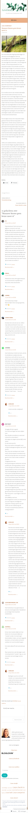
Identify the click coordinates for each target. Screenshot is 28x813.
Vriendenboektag (6, 199)
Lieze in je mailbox (14, 767)
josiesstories (9, 317)
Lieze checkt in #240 (20, 204)
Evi (6, 221)
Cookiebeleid (4, 806)
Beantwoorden (9, 267)
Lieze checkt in (18, 787)
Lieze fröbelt (9, 790)
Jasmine (7, 295)
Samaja (7, 273)
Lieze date (4, 790)
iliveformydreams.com (11, 602)
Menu (15, 20)
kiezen (8, 193)
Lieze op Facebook (14, 758)
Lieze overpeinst (7, 25)
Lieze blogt (4, 787)
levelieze (11, 404)
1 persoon (13, 264)
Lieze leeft (8, 792)
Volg (4, 775)
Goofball (8, 627)
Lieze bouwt (9, 787)
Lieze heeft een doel (17, 790)
